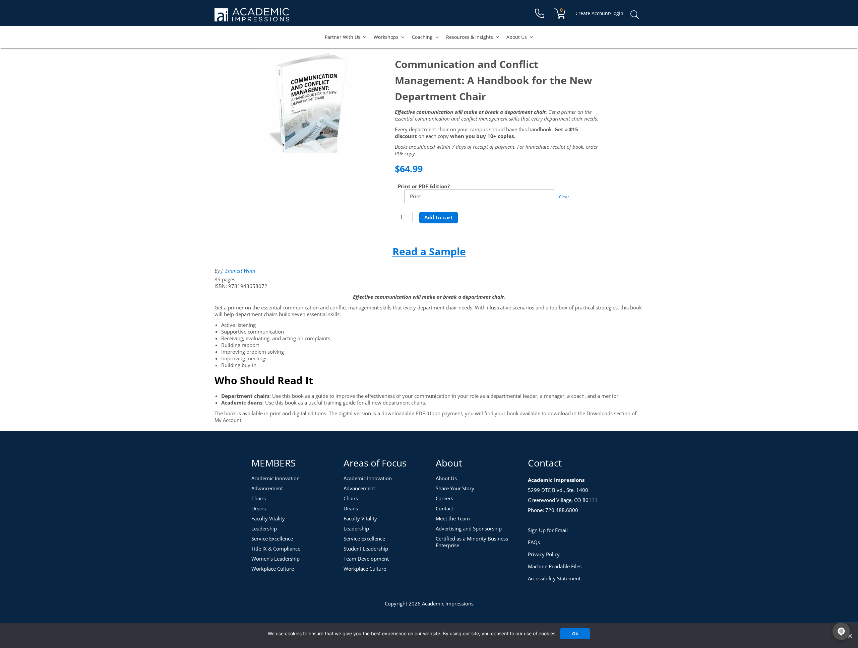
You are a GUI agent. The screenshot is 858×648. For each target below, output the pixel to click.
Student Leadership (366, 548)
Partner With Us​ (342, 37)
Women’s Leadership (275, 558)
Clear (564, 197)
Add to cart (438, 217)
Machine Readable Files (554, 566)
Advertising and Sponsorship (469, 528)
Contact (444, 508)
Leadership (264, 528)
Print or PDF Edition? (424, 186)
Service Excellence (272, 538)
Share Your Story (455, 488)
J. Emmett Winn (238, 270)
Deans (258, 508)
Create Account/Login (599, 13)
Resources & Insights (469, 37)
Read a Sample (429, 251)
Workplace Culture (272, 568)
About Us (516, 37)
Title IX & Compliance (275, 548)
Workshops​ (386, 37)
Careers (444, 498)
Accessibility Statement (554, 578)
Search (634, 14)
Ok (575, 634)
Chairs (258, 498)
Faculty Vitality (268, 518)
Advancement (267, 488)
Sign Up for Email (548, 530)
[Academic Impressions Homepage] (251, 17)
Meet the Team (453, 518)
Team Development (366, 558)
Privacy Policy (544, 554)
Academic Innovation (275, 478)
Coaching (422, 37)
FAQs (534, 542)
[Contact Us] (539, 13)
